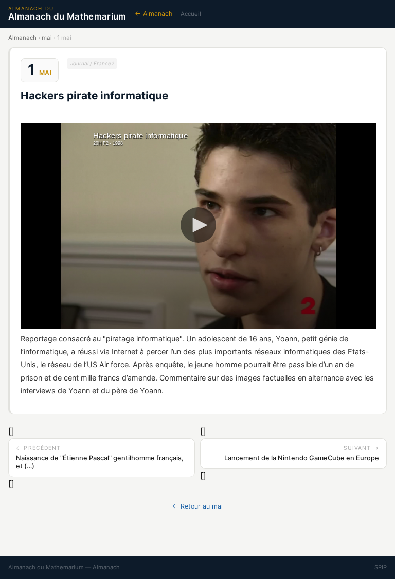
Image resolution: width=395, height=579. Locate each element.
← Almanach (153, 13)
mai (47, 37)
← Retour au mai (197, 506)
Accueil (191, 13)
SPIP (380, 567)
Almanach (22, 37)
